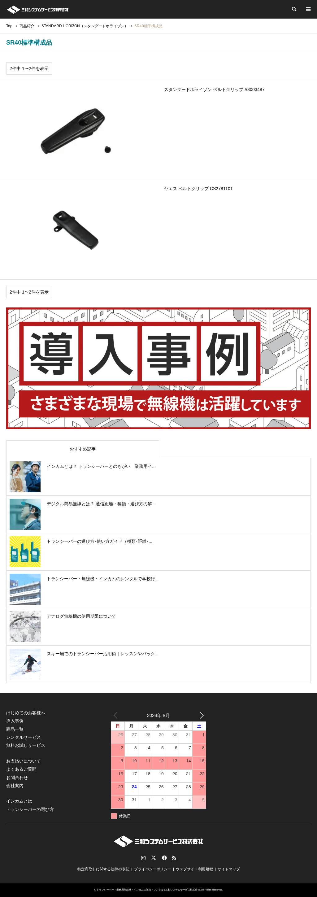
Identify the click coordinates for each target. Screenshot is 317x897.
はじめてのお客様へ (25, 712)
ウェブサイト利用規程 (194, 869)
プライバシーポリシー (152, 869)
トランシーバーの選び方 (30, 809)
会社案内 (15, 785)
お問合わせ (17, 777)
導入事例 (15, 720)
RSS (174, 858)
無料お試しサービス (25, 745)
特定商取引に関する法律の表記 (103, 869)
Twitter (153, 858)
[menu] (307, 9)
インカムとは (19, 801)
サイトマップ (229, 869)
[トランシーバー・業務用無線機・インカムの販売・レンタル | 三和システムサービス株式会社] (37, 9)
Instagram (143, 858)
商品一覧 (15, 729)
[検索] (293, 9)
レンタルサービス (23, 737)
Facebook (164, 858)
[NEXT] (200, 715)
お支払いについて (23, 761)
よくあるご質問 (21, 769)
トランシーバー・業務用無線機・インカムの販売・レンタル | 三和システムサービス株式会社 (148, 889)
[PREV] (117, 715)
